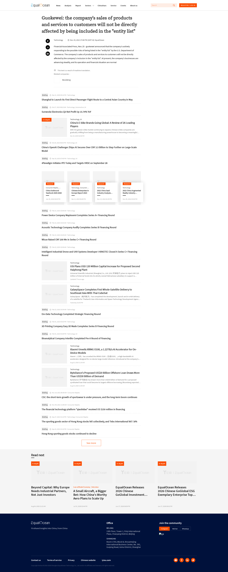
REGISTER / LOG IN (188, 5)
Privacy (71, 560)
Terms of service (54, 560)
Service (113, 5)
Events (123, 5)
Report (78, 5)
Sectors (88, 5)
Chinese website (88, 560)
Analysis (68, 5)
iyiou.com (106, 560)
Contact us (36, 560)
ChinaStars (102, 5)
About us (133, 5)
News (58, 5)
